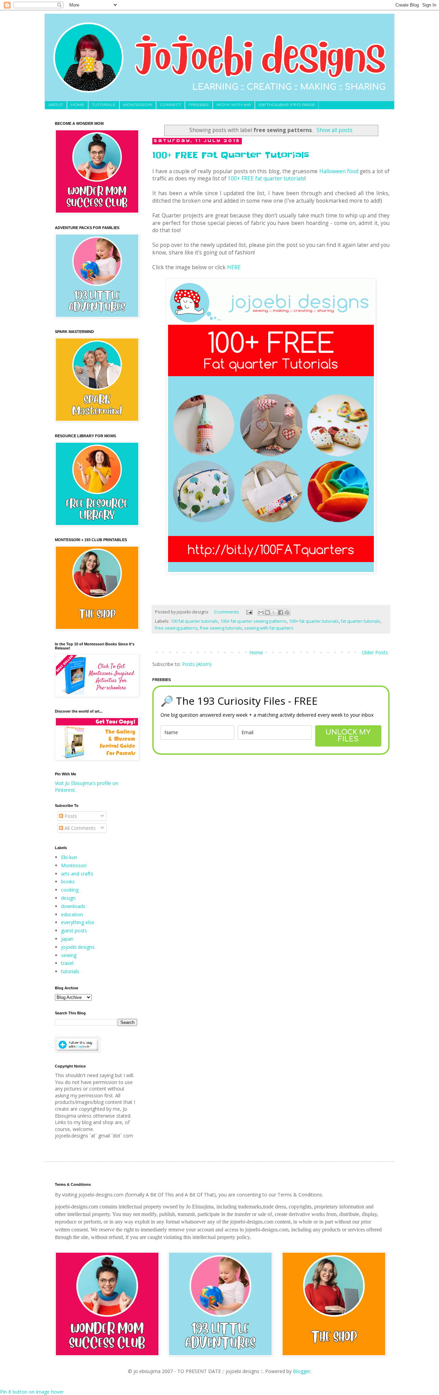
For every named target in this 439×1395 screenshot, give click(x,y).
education (72, 914)
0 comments (226, 612)
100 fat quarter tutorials (194, 621)
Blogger (301, 1371)
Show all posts (334, 130)
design (68, 898)
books (68, 881)
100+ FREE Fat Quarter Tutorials (230, 155)
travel (67, 963)
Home (256, 652)
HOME (77, 105)
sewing (68, 955)
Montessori (73, 865)
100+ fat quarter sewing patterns (253, 621)
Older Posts (375, 652)
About (55, 105)
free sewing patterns (176, 628)
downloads (73, 906)
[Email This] (261, 612)
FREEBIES (199, 105)
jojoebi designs (78, 947)
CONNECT (170, 105)
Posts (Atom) (197, 664)
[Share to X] (274, 612)
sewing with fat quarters (269, 628)
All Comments (79, 828)
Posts (70, 816)
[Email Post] (248, 612)
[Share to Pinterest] (287, 612)
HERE (234, 267)
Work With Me (233, 105)
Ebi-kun (69, 857)
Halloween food (338, 171)
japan (67, 938)
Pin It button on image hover (32, 1391)
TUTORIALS (104, 105)
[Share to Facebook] (280, 612)
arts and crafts (77, 873)
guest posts (74, 930)
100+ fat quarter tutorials (314, 621)
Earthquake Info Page (287, 105)
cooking (70, 889)
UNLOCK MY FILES (348, 735)
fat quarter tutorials (360, 621)
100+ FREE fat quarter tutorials (266, 178)
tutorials (70, 971)
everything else (77, 922)
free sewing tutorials (221, 628)
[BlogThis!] (267, 612)
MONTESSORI (137, 105)
